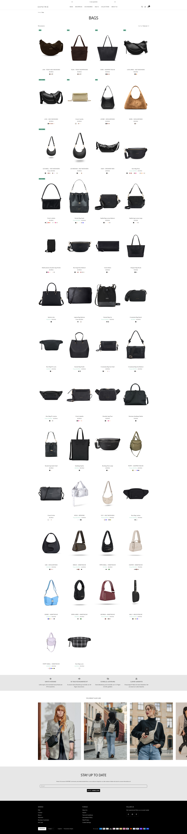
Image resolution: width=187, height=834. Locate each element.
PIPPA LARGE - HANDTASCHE (79, 614)
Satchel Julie (51, 317)
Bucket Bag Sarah (79, 218)
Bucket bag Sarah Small (51, 466)
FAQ (39, 810)
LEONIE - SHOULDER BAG (108, 119)
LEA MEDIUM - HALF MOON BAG (79, 168)
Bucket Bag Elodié (79, 367)
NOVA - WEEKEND (79, 515)
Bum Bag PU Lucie (51, 367)
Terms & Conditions (87, 815)
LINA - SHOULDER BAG (51, 565)
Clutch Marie (107, 267)
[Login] (145, 6)
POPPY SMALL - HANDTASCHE (51, 664)
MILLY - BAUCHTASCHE (135, 614)
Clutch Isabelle (79, 416)
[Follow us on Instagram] (132, 814)
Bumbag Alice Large (107, 466)
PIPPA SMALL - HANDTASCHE (108, 565)
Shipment (40, 817)
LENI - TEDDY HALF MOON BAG (51, 69)
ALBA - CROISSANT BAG (107, 168)
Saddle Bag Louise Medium (107, 218)
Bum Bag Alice (136, 168)
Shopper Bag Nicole (136, 267)
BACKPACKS (78, 6)
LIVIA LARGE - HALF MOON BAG (136, 69)
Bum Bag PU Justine (51, 416)
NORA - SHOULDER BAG (136, 119)
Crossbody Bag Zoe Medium (135, 367)
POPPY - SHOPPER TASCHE (135, 466)
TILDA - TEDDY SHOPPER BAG (79, 69)
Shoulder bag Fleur (108, 416)
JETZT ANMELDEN (93, 790)
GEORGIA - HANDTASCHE (108, 614)
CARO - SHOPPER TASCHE (107, 69)
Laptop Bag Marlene (79, 317)
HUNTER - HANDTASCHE (136, 565)
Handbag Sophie (79, 466)
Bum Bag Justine (135, 515)
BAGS (71, 6)
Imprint (84, 812)
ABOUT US (114, 6)
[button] (142, 6)
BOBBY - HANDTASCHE (51, 614)
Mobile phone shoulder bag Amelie (51, 267)
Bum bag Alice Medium (79, 267)
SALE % (97, 6)
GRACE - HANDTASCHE (79, 565)
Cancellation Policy (87, 817)
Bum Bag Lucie (79, 664)
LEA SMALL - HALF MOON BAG (51, 168)
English (50, 828)
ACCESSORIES (88, 6)
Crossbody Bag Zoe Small (107, 367)
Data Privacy (85, 820)
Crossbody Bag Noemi (136, 317)
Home (39, 12)
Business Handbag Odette (136, 416)
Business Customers (43, 820)
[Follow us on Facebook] (128, 814)
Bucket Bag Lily (108, 317)
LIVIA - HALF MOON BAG (51, 119)
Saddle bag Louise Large (135, 218)
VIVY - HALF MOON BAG (107, 515)
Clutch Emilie (51, 515)
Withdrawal (42, 828)
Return (40, 815)
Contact (40, 812)
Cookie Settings (86, 822)
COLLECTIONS (105, 6)
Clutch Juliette (51, 218)
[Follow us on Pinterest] (136, 814)
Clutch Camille (79, 119)
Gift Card (40, 822)
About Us (84, 810)
